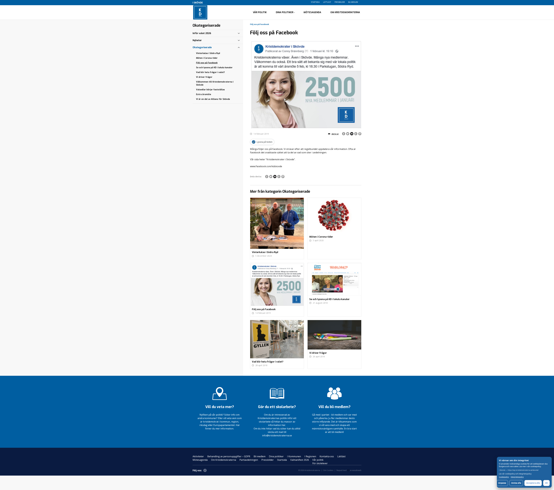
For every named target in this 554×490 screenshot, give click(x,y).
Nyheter (197, 40)
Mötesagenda (312, 12)
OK (546, 483)
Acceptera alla (533, 483)
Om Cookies (328, 470)
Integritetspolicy (517, 477)
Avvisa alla (516, 483)
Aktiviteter (198, 456)
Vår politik (260, 12)
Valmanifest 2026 (299, 459)
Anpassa (502, 483)
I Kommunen (294, 456)
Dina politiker (284, 12)
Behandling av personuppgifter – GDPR (228, 456)
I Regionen (310, 456)
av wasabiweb (355, 470)
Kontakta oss (327, 456)
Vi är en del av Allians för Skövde (213, 99)
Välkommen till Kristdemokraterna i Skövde (214, 83)
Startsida (315, 2)
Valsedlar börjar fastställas (210, 89)
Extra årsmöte (203, 94)
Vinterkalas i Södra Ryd (208, 53)
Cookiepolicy (504, 477)
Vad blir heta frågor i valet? (210, 72)
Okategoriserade (202, 47)
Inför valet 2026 (202, 33)
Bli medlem (353, 2)
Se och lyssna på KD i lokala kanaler (214, 67)
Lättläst (327, 2)
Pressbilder (340, 2)
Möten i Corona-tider (207, 58)
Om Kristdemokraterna (345, 12)
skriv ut (335, 134)
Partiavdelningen (248, 459)
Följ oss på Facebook (207, 62)
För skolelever (320, 463)
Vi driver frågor (204, 77)
